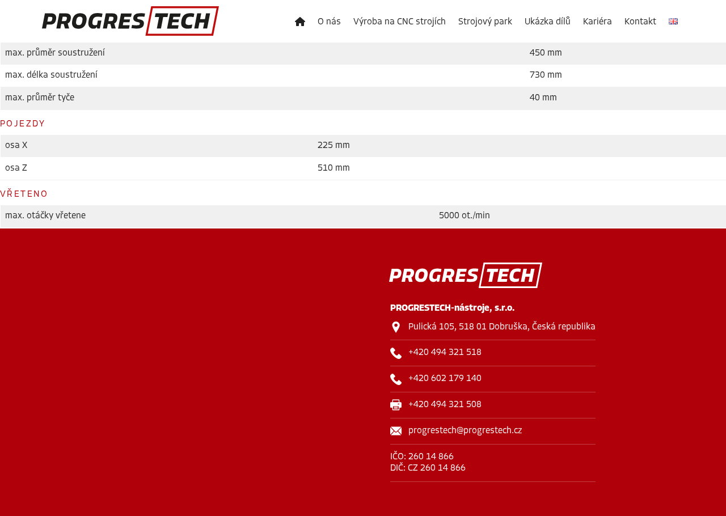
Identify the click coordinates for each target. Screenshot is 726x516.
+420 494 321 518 (445, 352)
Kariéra (597, 22)
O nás (329, 22)
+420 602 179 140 (445, 378)
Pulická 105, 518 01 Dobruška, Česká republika (502, 327)
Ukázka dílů (548, 22)
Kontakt (640, 22)
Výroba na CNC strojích (399, 22)
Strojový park (485, 22)
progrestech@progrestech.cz (465, 430)
